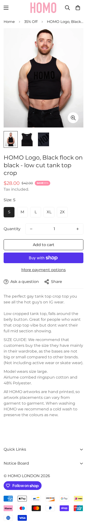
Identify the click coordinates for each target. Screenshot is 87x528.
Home (9, 21)
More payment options (43, 269)
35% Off (30, 21)
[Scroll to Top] (78, 502)
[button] (77, 7)
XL (49, 212)
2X (62, 212)
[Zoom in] (73, 117)
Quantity (12, 229)
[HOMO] (43, 7)
